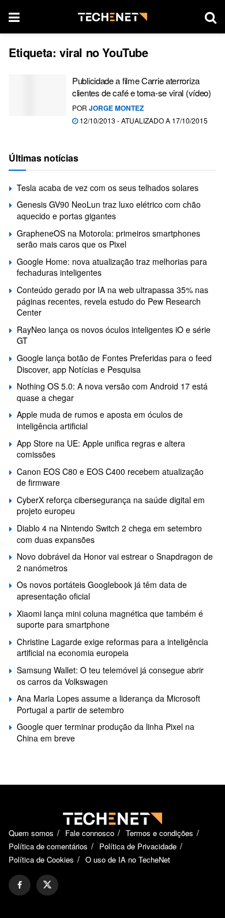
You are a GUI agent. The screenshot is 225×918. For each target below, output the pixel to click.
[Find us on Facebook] (20, 885)
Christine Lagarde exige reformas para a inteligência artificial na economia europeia (112, 647)
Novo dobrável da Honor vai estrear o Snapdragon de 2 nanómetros (115, 562)
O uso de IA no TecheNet (127, 859)
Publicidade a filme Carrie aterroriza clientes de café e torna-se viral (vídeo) (141, 86)
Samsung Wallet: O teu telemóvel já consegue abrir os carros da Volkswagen (110, 675)
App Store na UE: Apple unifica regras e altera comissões (101, 448)
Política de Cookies (41, 859)
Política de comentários (48, 846)
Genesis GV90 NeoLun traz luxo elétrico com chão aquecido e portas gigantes (109, 210)
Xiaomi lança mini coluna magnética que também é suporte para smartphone (110, 619)
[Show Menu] (14, 16)
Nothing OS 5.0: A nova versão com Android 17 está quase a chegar (112, 391)
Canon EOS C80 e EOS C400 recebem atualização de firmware (110, 477)
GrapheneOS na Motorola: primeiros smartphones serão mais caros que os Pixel (108, 238)
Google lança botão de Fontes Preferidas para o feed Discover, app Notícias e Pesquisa (114, 363)
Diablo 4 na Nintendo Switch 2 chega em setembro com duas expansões (109, 533)
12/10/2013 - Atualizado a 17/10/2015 (143, 120)
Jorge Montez (116, 108)
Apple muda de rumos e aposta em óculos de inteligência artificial (100, 420)
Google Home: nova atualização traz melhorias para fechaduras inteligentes (112, 267)
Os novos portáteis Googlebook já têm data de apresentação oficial (102, 590)
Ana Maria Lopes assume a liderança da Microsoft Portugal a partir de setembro (108, 703)
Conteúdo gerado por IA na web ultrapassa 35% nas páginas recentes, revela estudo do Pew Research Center (112, 301)
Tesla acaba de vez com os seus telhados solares (107, 187)
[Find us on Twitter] (47, 885)
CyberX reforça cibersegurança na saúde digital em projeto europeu (111, 505)
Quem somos (31, 832)
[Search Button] (210, 16)
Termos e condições (159, 832)
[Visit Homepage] (112, 17)
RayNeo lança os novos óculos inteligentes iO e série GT (114, 335)
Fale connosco (89, 832)
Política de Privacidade (138, 846)
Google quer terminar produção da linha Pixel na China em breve (105, 732)
